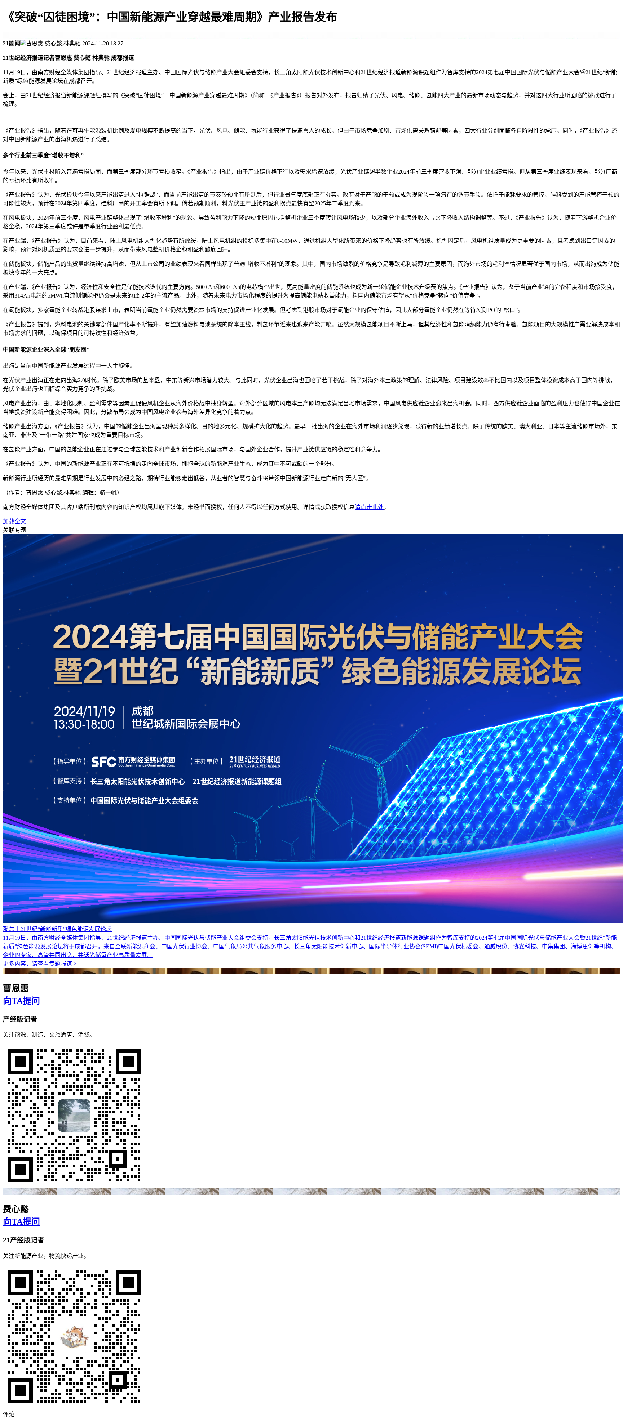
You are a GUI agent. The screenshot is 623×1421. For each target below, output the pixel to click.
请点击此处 (369, 507)
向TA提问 (21, 1001)
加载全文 (14, 521)
